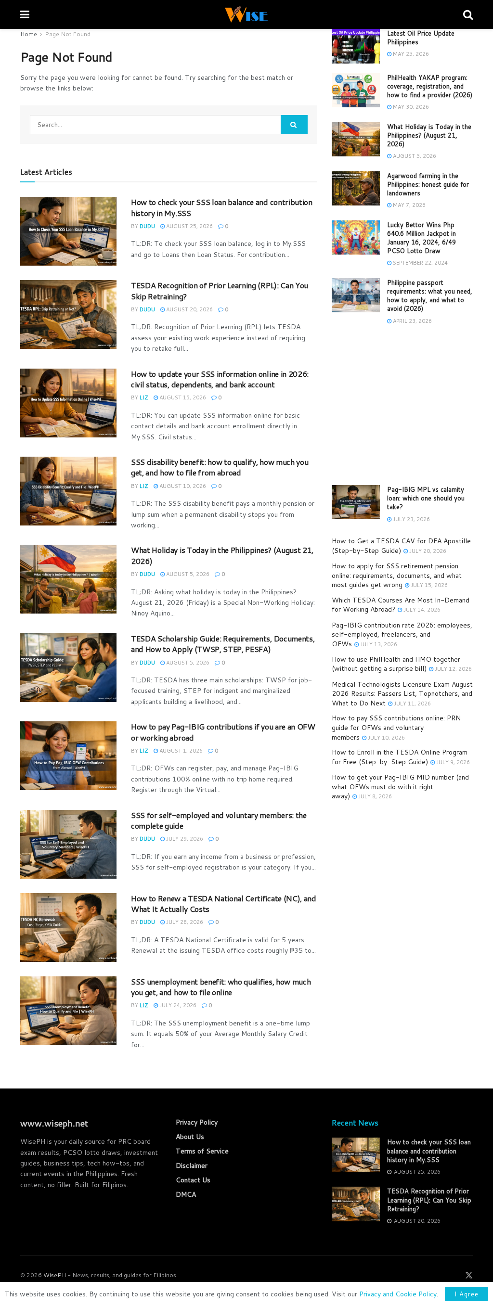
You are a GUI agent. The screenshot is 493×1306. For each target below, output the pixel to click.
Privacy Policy (197, 1122)
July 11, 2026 (411, 703)
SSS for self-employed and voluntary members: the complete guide (219, 820)
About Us (190, 1136)
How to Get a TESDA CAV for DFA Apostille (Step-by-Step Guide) (401, 545)
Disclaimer (192, 1165)
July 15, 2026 (428, 585)
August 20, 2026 (189, 309)
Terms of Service (202, 1151)
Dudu (147, 226)
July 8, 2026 (374, 796)
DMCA (186, 1194)
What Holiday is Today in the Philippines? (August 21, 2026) (222, 555)
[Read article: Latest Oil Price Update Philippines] (356, 46)
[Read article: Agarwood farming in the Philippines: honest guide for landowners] (356, 188)
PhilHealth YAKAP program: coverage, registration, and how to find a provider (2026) (429, 86)
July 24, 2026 (177, 1005)
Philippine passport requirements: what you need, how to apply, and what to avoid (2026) (429, 295)
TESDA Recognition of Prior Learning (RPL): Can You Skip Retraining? (219, 290)
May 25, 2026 (410, 54)
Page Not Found (68, 34)
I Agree (466, 1294)
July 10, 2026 (385, 738)
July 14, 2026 (421, 610)
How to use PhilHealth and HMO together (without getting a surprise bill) (396, 664)
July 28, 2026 (184, 922)
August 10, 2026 (182, 486)
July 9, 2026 (452, 762)
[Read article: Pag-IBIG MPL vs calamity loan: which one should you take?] (356, 502)
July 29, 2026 (184, 839)
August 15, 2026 (182, 397)
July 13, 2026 (378, 644)
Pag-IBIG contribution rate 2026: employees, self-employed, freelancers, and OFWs (402, 634)
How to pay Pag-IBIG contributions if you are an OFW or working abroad (223, 732)
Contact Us (193, 1180)
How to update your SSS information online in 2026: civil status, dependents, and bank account (220, 379)
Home (28, 34)
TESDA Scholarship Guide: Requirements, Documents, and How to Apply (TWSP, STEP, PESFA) (222, 643)
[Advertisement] (402, 406)
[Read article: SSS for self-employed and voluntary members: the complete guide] (68, 844)
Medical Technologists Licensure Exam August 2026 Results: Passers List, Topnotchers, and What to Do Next (402, 693)
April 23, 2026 (411, 321)
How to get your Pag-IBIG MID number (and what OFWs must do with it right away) (400, 786)
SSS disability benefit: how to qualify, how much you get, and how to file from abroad (219, 467)
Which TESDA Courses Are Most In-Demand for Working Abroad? (400, 605)
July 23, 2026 (410, 519)
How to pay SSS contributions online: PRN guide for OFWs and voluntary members (396, 727)
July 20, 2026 (427, 551)
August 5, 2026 (187, 574)
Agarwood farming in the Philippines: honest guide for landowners (428, 184)
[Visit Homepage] (246, 14)
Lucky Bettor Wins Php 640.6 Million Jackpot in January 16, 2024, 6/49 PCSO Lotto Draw (421, 238)
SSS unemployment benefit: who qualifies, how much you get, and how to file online (221, 987)
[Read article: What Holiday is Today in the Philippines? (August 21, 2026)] (68, 579)
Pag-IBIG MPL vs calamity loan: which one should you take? (426, 498)
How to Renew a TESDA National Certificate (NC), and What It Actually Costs (223, 903)
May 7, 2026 (408, 205)
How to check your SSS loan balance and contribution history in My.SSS (221, 207)
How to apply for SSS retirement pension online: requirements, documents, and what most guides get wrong (397, 575)
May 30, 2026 (410, 107)
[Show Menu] (24, 14)
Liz (144, 397)
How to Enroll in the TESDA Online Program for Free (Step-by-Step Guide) (399, 757)
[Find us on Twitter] (469, 1275)
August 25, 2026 (189, 226)
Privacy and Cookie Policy (398, 1294)
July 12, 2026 (452, 669)
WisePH (54, 1275)
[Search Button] (468, 14)
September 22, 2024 (419, 263)
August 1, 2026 (180, 751)
